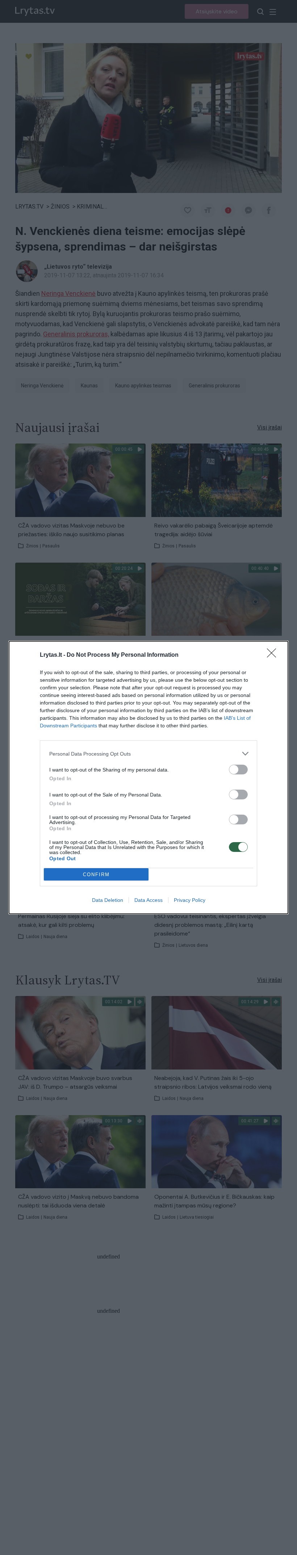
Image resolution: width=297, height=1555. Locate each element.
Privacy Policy (189, 900)
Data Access (148, 900)
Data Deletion (107, 900)
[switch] (238, 769)
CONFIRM (96, 874)
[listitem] (148, 753)
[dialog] (148, 777)
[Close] (274, 655)
